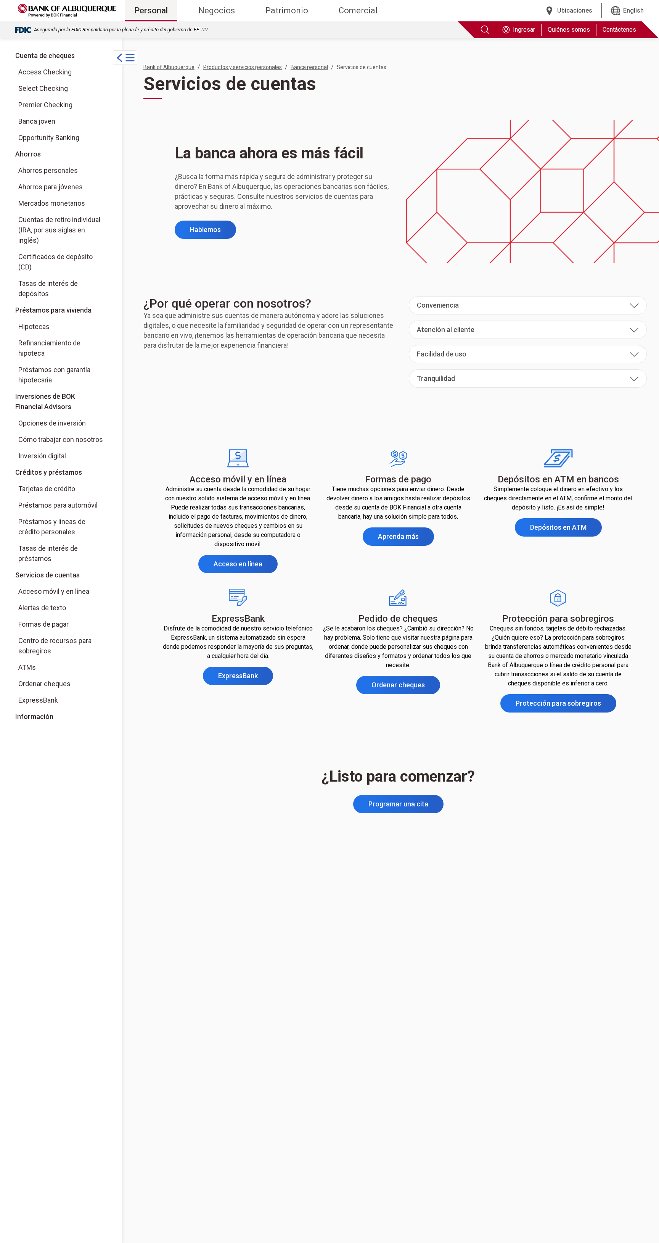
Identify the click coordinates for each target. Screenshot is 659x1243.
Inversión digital (62, 455)
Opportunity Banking (48, 138)
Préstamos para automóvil (58, 505)
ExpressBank (38, 700)
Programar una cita (398, 804)
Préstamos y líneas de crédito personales (51, 527)
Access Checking (45, 72)
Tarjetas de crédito (46, 489)
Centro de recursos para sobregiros (55, 646)
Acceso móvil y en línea (53, 591)
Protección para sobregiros (566, 705)
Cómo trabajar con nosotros (62, 439)
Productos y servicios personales (242, 67)
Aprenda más (406, 538)
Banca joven (36, 121)
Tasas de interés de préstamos (48, 553)
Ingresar (524, 29)
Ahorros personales (48, 170)
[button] (528, 305)
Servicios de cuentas (47, 575)
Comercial (358, 10)
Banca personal (309, 67)
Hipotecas (34, 326)
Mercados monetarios (51, 203)
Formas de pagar (43, 624)
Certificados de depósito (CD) (55, 262)
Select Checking (43, 88)
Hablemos (205, 230)
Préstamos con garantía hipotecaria (54, 375)
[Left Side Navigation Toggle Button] (125, 57)
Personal (151, 10)
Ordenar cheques (44, 684)
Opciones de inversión (62, 423)
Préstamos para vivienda (53, 310)
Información (34, 717)
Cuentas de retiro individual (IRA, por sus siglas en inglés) (59, 230)
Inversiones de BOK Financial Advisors (61, 401)
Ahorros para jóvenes (50, 187)
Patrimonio (286, 10)
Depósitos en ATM (566, 529)
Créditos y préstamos (48, 472)
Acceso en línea (246, 566)
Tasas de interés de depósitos (48, 288)
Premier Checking (45, 105)
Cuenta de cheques (45, 56)
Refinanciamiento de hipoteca (49, 348)
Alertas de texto (42, 608)
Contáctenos (619, 29)
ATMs (27, 667)
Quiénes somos (569, 29)
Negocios (216, 10)
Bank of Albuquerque (168, 67)
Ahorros (28, 154)
